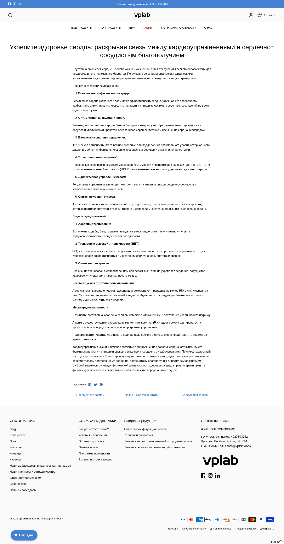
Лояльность (18, 435)
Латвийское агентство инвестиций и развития (154, 447)
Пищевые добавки (246, 528)
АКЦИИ (147, 28)
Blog (13, 429)
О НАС (208, 28)
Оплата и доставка (91, 441)
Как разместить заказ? (94, 429)
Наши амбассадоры (23, 490)
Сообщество (18, 484)
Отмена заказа (88, 447)
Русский (268, 15)
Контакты (16, 447)
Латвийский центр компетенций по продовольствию (158, 441)
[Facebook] (9, 4)
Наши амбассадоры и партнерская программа (40, 466)
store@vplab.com (238, 446)
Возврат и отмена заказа (95, 459)
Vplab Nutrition (27, 518)
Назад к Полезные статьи (142, 395)
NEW (132, 28)
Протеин (173, 528)
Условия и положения (93, 435)
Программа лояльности (94, 453)
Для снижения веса (220, 528)
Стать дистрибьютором (25, 478)
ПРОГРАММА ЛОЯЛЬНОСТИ (178, 28)
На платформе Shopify (50, 518)
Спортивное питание (194, 528)
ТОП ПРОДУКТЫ (110, 28)
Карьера (15, 459)
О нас (13, 441)
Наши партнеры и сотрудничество (32, 472)
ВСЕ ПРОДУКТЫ (81, 28)
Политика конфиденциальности (145, 429)
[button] (277, 542)
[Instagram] (14, 4)
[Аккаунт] (250, 15)
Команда (15, 453)
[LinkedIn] (20, 4)
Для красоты (267, 528)
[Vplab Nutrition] (142, 15)
